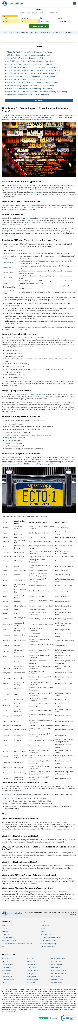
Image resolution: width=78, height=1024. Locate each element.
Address (35, 13)
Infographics (6, 931)
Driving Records (7, 967)
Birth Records (6, 961)
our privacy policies (41, 997)
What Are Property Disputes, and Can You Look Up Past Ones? (31, 85)
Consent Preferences (48, 947)
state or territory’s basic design (36, 205)
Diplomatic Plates (8, 262)
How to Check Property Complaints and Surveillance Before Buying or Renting (37, 92)
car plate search (12, 228)
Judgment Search (32, 970)
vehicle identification (35, 192)
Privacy (43, 931)
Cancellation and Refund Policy (51, 937)
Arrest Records (7, 958)
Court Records (56, 961)
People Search (7, 977)
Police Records (56, 977)
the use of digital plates (13, 440)
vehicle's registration (63, 185)
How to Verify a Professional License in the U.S (25, 58)
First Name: (6, 18)
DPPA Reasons (46, 934)
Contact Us (5, 934)
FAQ (3, 947)
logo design (20, 233)
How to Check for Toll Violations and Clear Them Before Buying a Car (34, 70)
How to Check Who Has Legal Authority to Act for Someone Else (31, 64)
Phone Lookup (32, 977)
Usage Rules (45, 925)
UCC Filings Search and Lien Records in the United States (28, 55)
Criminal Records (7, 964)
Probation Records (8, 980)
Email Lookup (31, 967)
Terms (43, 928)
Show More (39, 100)
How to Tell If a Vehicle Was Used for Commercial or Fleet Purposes (33, 82)
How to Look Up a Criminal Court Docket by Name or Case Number (33, 67)
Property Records (32, 980)
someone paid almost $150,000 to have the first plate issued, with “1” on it (32, 464)
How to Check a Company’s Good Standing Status (26, 79)
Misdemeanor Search (58, 973)
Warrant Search (56, 983)
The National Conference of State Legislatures (17, 794)
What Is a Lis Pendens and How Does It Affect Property (28, 95)
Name (22, 13)
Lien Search (6, 973)
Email (41, 13)
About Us (5, 925)
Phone (28, 13)
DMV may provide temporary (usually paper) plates (33, 394)
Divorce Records (56, 964)
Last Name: (24, 18)
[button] (68, 1018)
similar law (22, 409)
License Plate (53, 13)
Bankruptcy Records (58, 958)
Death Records (32, 964)
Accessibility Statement (48, 940)
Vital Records (31, 983)
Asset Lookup (31, 958)
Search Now (37, 26)
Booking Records (32, 961)
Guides (4, 928)
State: (60, 18)
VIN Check (5, 983)
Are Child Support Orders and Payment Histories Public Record (31, 61)
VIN (46, 13)
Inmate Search (7, 970)
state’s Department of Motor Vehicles (34, 220)
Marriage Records (33, 973)
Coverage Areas (7, 937)
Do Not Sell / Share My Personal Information (17, 943)
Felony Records (56, 967)
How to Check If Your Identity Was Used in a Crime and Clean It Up (32, 73)
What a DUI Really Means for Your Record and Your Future (29, 52)
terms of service (26, 997)
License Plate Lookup (58, 970)
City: (41, 18)
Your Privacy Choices (9, 940)
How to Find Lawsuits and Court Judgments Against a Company (31, 76)
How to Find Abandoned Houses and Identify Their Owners (29, 89)
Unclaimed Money (57, 980)
